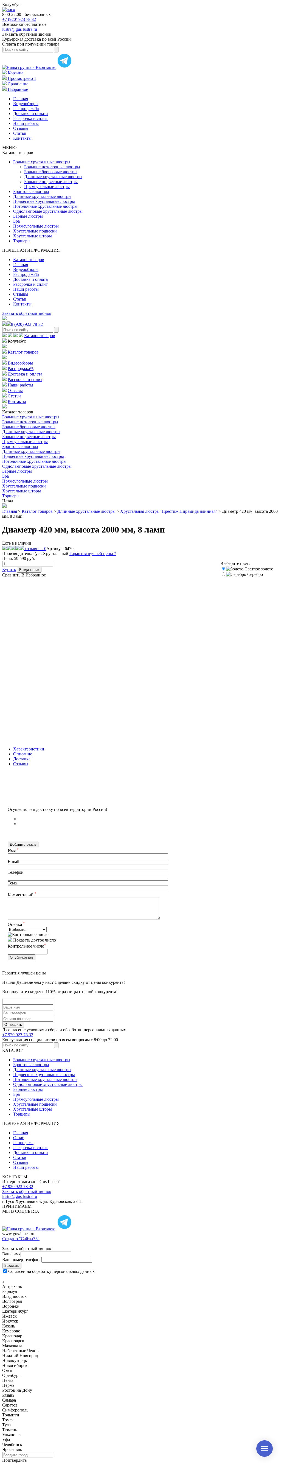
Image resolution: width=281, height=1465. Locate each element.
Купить (9, 569)
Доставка (21, 759)
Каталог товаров (28, 259)
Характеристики (28, 749)
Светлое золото (258, 569)
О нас (18, 1137)
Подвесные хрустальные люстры (44, 201)
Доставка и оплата (30, 113)
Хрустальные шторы (32, 236)
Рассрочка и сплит (30, 118)
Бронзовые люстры (31, 191)
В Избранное (33, 575)
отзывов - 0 (35, 548)
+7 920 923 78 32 (17, 1034)
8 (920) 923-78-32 (27, 324)
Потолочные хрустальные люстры (45, 206)
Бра (16, 221)
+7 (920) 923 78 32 (19, 19)
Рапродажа (23, 1142)
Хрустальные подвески (35, 231)
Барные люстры (28, 216)
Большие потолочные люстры (52, 166)
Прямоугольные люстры (47, 186)
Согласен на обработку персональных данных (51, 1271)
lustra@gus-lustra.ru (19, 29)
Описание (22, 754)
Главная (20, 98)
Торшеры (21, 241)
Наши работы (26, 123)
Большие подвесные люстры (51, 181)
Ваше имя (11, 1253)
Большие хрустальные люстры (41, 161)
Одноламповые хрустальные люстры (48, 211)
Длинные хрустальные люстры (53, 176)
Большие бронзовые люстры (50, 171)
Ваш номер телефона (21, 1259)
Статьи (19, 133)
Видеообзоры (25, 103)
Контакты (22, 138)
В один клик (29, 570)
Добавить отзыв (23, 844)
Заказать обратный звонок (26, 313)
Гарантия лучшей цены (92, 553)
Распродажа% (26, 108)
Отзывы (20, 128)
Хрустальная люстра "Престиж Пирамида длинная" (168, 511)
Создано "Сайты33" (21, 1238)
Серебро (254, 574)
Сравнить (11, 575)
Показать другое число (34, 940)
